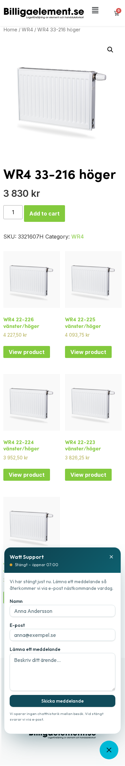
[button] (95, 10)
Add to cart (44, 213)
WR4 (27, 30)
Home (10, 30)
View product (27, 352)
